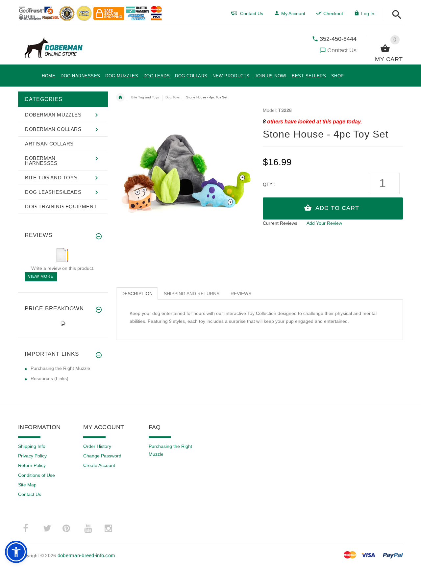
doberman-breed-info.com (86, 555)
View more (41, 276)
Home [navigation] (120, 97)
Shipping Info (31, 446)
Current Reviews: (281, 223)
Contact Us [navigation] (251, 13)
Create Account (99, 465)
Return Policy (32, 465)
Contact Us (342, 50)
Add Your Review (324, 223)
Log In (367, 13)
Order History (97, 446)
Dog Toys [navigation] (172, 97)
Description (137, 293)
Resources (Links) (49, 378)
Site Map (27, 484)
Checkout (333, 13)
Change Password (102, 455)
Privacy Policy (32, 455)
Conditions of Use (36, 475)
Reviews (241, 293)
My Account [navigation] (293, 13)
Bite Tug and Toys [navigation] (145, 97)
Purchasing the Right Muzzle (60, 368)
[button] (397, 15)
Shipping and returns (191, 293)
